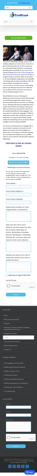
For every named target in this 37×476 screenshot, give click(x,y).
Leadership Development (13, 74)
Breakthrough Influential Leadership (14, 367)
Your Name (11, 183)
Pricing (6, 337)
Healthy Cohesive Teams (11, 371)
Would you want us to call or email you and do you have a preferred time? (18, 257)
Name (8, 404)
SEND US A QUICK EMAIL (18, 162)
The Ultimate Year (9, 391)
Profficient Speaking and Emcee (13, 379)
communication (8, 85)
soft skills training (18, 85)
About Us (7, 323)
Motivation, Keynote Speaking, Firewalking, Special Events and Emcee (17, 328)
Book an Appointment (11, 345)
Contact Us (7, 349)
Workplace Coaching (10, 333)
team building (24, 83)
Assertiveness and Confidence (13, 387)
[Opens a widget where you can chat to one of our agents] (29, 472)
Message (9, 420)
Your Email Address (15, 191)
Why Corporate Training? (11, 319)
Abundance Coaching (21, 462)
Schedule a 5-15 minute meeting (18, 157)
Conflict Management (27, 72)
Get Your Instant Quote (18, 38)
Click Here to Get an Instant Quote (18, 144)
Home (6, 315)
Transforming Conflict (10, 375)
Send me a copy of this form (19, 275)
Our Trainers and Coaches (12, 341)
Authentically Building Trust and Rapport (16, 383)
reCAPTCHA (11, 280)
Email (8, 412)
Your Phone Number (14, 199)
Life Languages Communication (13, 363)
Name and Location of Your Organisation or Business (17, 208)
